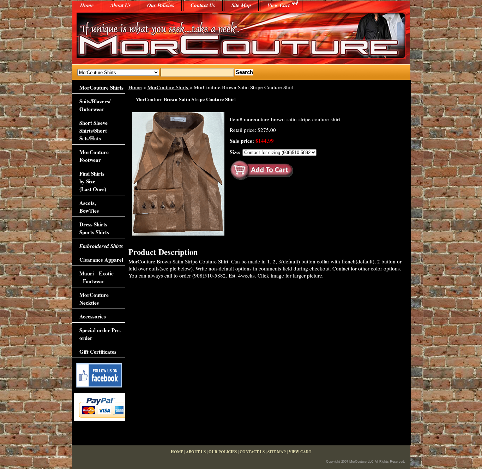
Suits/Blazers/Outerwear (94, 105)
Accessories (92, 316)
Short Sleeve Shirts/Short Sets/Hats (93, 130)
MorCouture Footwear (94, 156)
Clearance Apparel (101, 259)
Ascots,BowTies (89, 206)
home (87, 5)
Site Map (241, 5)
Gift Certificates (97, 351)
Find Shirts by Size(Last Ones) (92, 181)
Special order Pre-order (100, 334)
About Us (120, 5)
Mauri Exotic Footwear (96, 277)
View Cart (278, 5)
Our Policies (160, 5)
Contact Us (203, 5)
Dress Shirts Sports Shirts (94, 228)
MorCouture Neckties (94, 298)
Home (135, 87)
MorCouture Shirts (168, 87)
